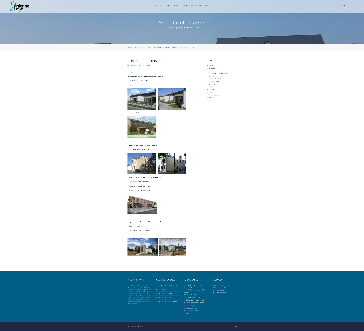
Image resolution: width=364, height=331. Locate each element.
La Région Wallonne (193, 297)
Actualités (214, 84)
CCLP (210, 98)
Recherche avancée (192, 311)
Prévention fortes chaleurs (165, 293)
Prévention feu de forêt (164, 289)
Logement (133, 65)
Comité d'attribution (218, 79)
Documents (215, 87)
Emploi (211, 89)
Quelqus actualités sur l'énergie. (167, 285)
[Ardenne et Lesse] (42, 6)
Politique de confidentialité (195, 303)
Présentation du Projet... (164, 297)
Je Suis (211, 92)
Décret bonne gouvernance (195, 300)
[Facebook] (340, 5)
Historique (214, 71)
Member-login (191, 313)
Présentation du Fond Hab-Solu (167, 301)
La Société (212, 68)
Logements (215, 81)
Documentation (191, 305)
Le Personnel (215, 76)
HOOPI (140, 326)
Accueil (211, 65)
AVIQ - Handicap (191, 295)
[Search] (344, 5)
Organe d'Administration (219, 73)
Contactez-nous (214, 95)
